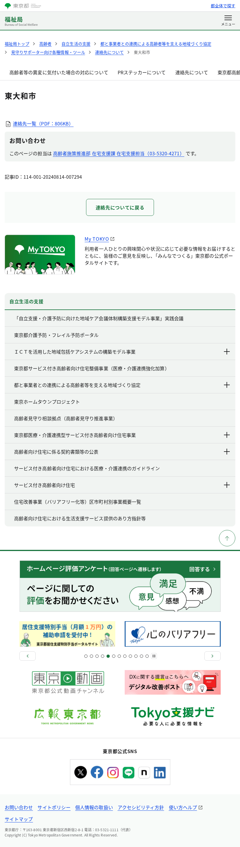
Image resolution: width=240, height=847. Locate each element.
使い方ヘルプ (183, 807)
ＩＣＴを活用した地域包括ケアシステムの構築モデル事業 (75, 351)
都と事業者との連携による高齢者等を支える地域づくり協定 (77, 384)
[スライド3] (91, 656)
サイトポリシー (54, 807)
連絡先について (191, 72)
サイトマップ (19, 818)
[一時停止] (154, 656)
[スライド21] (141, 656)
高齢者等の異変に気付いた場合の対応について (58, 72)
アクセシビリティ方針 (141, 807)
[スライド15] (124, 656)
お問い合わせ (19, 807)
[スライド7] (102, 656)
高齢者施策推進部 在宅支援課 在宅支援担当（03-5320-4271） (118, 153)
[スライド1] (86, 656)
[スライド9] (108, 656)
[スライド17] (130, 656)
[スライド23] (147, 656)
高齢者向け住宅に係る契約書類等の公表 (56, 451)
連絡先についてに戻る (120, 207)
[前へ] (27, 656)
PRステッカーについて (142, 72)
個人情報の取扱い (94, 807)
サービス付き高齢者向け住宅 (44, 484)
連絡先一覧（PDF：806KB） (43, 123)
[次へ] (212, 656)
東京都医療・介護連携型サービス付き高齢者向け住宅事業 (75, 434)
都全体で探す (223, 5)
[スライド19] (136, 656)
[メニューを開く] (228, 21)
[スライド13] (119, 656)
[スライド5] (97, 656)
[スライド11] (113, 656)
